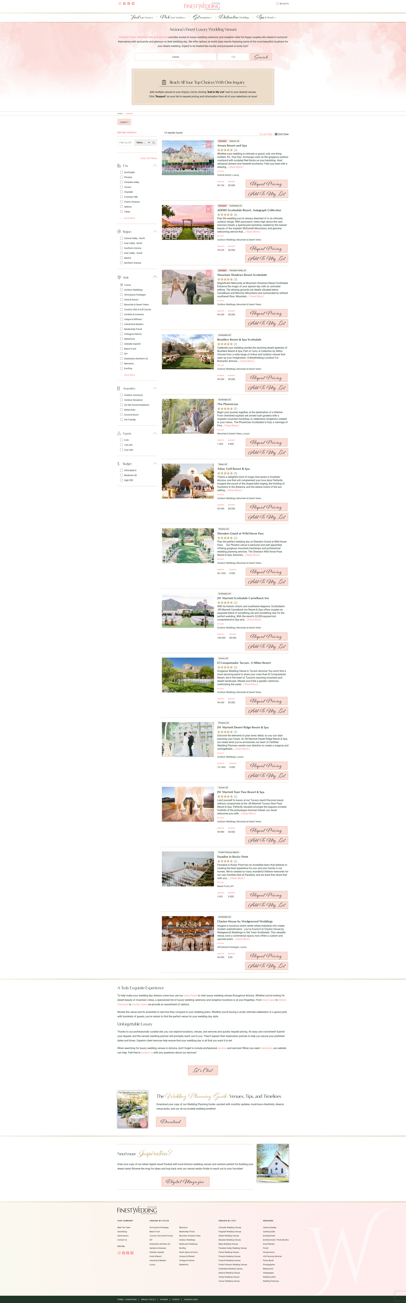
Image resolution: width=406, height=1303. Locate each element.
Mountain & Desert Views (136, 304)
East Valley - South (133, 252)
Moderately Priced (133, 329)
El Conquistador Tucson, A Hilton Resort (244, 663)
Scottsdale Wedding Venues (230, 1268)
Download (170, 1121)
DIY (126, 353)
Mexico (127, 257)
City (125, 166)
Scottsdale (129, 172)
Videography (268, 1272)
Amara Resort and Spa (232, 145)
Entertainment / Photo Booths (276, 1239)
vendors (222, 1048)
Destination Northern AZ (136, 358)
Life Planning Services (272, 1256)
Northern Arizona (132, 262)
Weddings (234, 17)
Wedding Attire (269, 1277)
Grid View (283, 134)
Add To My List (266, 194)
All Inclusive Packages (135, 294)
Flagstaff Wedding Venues (230, 1231)
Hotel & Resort (131, 299)
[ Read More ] (236, 167)
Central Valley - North (134, 238)
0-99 (126, 440)
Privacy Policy (148, 1299)
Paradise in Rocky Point (232, 856)
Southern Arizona (132, 248)
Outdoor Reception (133, 399)
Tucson (127, 186)
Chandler (128, 191)
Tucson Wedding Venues (229, 1281)
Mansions (129, 363)
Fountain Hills (131, 196)
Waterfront (129, 338)
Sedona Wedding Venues (229, 1272)
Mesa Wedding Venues (228, 1244)
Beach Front (130, 348)
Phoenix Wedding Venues (229, 1256)
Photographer (269, 1264)
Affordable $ (130, 470)
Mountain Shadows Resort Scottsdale (242, 275)
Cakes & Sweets (269, 1227)
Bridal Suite (129, 409)
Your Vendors (172, 17)
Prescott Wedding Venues (230, 1260)
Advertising (122, 1231)
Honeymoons (269, 1252)
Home (120, 114)
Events (176, 1299)
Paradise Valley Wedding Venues (233, 1248)
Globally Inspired (132, 343)
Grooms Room (131, 414)
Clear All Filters (148, 158)
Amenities (129, 388)
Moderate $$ (130, 475)
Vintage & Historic (133, 333)
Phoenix (128, 177)
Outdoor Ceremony (133, 394)
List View (267, 134)
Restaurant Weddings (188, 1244)
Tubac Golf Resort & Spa (233, 469)
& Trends (265, 17)
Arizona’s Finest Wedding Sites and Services (143, 37)
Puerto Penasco (132, 201)
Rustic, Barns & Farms (188, 1252)
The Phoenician (227, 404)
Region (127, 232)
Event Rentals (269, 1244)
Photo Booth (268, 1260)
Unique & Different (133, 319)
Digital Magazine (185, 1181)
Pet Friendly (130, 419)
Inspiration (201, 17)
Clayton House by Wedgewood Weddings (245, 921)
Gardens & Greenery (134, 314)
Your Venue (141, 17)
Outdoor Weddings (133, 289)
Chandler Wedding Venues (230, 1227)
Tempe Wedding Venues (229, 1277)
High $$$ (128, 480)
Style (126, 277)
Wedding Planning (271, 1281)
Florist (265, 1248)
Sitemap (164, 1299)
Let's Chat (202, 1070)
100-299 (128, 444)
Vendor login (191, 1299)
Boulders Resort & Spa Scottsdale (239, 339)
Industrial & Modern (134, 324)
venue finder (190, 995)
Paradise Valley (131, 182)
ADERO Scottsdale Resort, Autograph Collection (249, 210)
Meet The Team (124, 1227)
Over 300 (128, 449)
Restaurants (268, 1268)
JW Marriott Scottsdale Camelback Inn (243, 598)
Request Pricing (266, 184)
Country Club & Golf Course (137, 309)
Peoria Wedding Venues (229, 1252)
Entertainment (269, 1235)
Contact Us (122, 1239)
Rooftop (128, 368)
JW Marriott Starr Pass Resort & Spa (240, 792)
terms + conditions (127, 1299)
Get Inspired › (197, 1127)
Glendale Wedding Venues (230, 1239)
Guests (127, 433)
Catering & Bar (269, 1231)
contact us (147, 1052)
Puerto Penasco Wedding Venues (233, 1264)
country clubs (139, 1004)
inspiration (266, 1048)
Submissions (122, 1235)
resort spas (268, 999)
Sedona (128, 206)
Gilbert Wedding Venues (229, 1235)
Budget (127, 464)
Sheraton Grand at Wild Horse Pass (240, 533)
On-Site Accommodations (136, 404)
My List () (284, 3)
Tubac (127, 211)
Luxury (123, 121)
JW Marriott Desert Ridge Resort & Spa (243, 727)
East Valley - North (133, 243)
